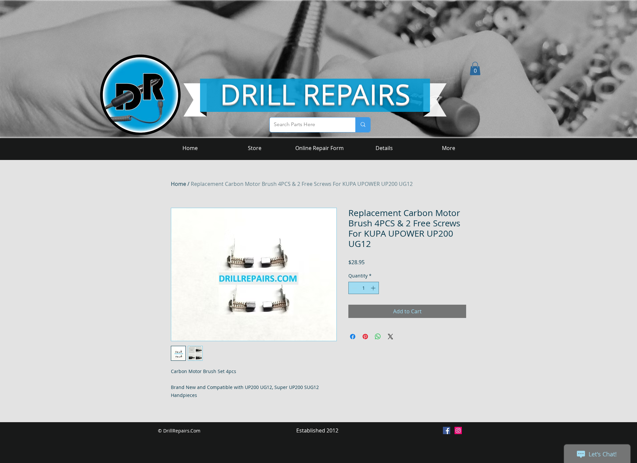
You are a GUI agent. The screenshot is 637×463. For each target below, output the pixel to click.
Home (178, 184)
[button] (475, 68)
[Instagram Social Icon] (458, 430)
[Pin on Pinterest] (365, 337)
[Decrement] (353, 288)
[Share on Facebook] (353, 337)
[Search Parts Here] (362, 124)
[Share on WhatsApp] (378, 337)
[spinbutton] (364, 288)
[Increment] (374, 288)
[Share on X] (390, 337)
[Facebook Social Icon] (446, 430)
